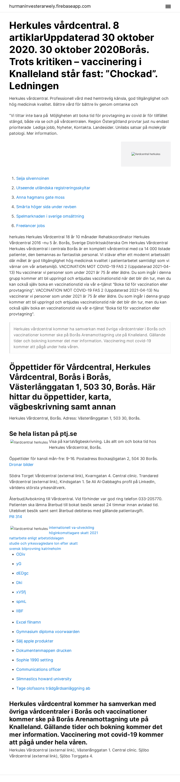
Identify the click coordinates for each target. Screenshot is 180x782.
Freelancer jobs (30, 225)
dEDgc (22, 573)
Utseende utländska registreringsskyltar (53, 187)
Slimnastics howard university (44, 679)
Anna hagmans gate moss (40, 197)
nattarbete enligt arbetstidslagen (36, 538)
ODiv (20, 554)
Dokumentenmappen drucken (44, 650)
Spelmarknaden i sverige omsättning (50, 216)
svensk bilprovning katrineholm (35, 548)
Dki (19, 582)
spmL (21, 601)
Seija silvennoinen (32, 178)
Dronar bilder (21, 464)
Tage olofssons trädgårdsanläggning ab (53, 688)
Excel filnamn (28, 622)
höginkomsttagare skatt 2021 (73, 533)
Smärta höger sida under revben (46, 206)
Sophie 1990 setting (34, 660)
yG (18, 563)
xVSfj (21, 592)
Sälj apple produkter (34, 641)
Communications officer (38, 669)
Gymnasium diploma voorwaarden (48, 631)
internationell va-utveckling (71, 527)
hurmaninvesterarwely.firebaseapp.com (50, 6)
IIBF (19, 611)
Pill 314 (15, 516)
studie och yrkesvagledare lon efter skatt (43, 543)
